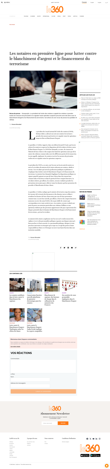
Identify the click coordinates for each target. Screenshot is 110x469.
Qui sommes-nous (31, 441)
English (92, 2)
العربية (106, 2)
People (69, 16)
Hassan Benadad (16, 124)
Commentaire (15, 358)
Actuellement (12, 16)
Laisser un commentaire (43, 391)
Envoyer (63, 423)
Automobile (12, 452)
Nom (12, 377)
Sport (64, 16)
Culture (53, 16)
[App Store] (85, 455)
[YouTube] (93, 438)
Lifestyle (75, 16)
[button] (107, 466)
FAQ (45, 441)
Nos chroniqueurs (13, 457)
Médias (59, 16)
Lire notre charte (15, 346)
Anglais (99, 2)
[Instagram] (99, 438)
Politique (26, 16)
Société (39, 16)
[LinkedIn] (96, 438)
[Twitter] (90, 438)
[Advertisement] (55, 38)
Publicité (29, 443)
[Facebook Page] (87, 438)
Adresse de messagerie (18, 383)
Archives (29, 445)
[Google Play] (95, 455)
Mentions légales (65, 441)
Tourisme (82, 16)
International (46, 16)
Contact (46, 443)
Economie (32, 16)
